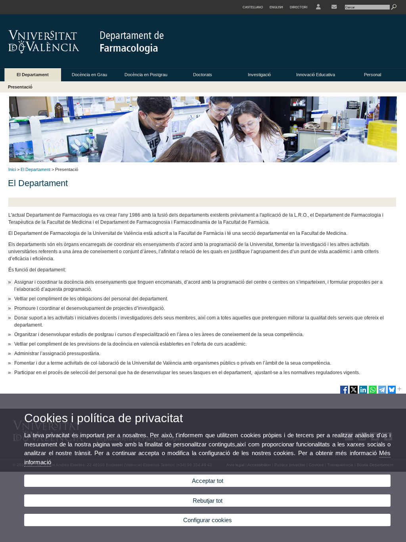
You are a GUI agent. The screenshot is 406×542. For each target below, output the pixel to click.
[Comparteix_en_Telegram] (382, 393)
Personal (372, 74)
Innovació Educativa (315, 74)
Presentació (20, 87)
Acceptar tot (207, 480)
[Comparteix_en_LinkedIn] (363, 393)
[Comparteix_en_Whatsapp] (372, 393)
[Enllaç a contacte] (334, 7)
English (276, 7)
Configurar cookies (207, 520)
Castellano (253, 7)
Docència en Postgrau (145, 74)
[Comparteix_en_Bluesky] (391, 393)
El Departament (33, 74)
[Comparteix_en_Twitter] (353, 393)
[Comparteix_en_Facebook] (344, 393)
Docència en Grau (89, 74)
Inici (12, 169)
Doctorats (202, 74)
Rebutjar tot (207, 500)
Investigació (259, 74)
